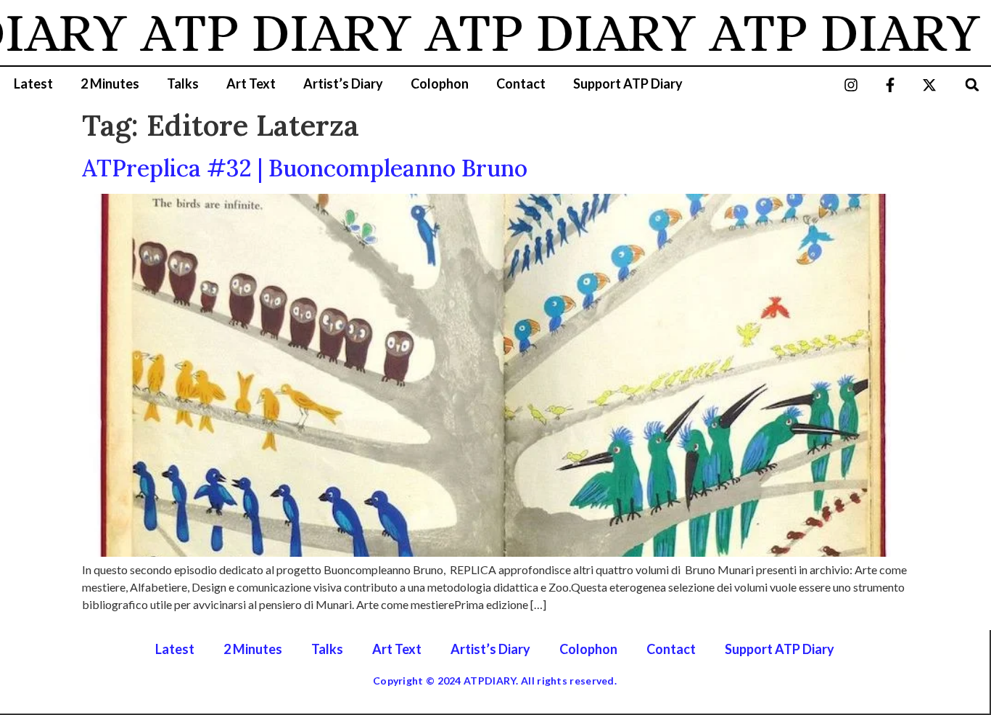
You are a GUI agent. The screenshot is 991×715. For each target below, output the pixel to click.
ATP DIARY (259, 32)
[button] (972, 85)
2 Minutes (110, 83)
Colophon (440, 83)
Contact (521, 83)
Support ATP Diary (628, 83)
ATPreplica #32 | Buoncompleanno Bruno (304, 168)
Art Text (251, 83)
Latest (33, 83)
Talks (183, 83)
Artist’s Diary (343, 83)
